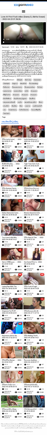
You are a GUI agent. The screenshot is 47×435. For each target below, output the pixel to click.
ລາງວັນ (20, 102)
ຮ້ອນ (21, 106)
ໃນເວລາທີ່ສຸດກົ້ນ (36, 110)
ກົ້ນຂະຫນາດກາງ (17, 87)
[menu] (23, 11)
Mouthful (23, 83)
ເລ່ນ (4, 110)
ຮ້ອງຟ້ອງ (14, 106)
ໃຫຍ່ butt (6, 113)
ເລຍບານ (27, 106)
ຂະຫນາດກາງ (7, 91)
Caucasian (37, 80)
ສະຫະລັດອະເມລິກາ (30, 102)
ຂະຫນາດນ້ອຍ (18, 91)
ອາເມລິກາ (6, 106)
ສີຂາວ (40, 102)
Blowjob (19, 80)
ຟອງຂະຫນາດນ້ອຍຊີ (9, 102)
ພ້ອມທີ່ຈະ (32, 98)
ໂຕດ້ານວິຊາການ (23, 110)
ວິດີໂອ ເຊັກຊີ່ (17, 431)
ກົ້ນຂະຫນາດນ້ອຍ (30, 87)
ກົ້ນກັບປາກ (6, 87)
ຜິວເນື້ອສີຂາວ (7, 98)
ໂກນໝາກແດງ (13, 110)
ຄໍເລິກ (26, 91)
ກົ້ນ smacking (33, 83)
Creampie (6, 83)
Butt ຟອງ (28, 80)
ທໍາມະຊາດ (16, 95)
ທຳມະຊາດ (34, 91)
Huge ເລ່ (14, 83)
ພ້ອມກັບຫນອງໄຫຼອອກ (20, 98)
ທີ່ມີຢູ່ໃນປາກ (6, 95)
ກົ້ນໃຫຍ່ (39, 87)
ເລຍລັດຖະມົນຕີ (37, 106)
